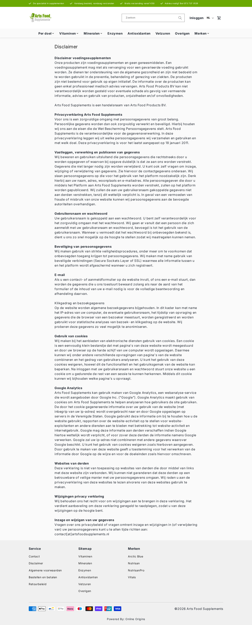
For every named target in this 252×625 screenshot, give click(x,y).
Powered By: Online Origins (126, 619)
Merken (201, 33)
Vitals (132, 577)
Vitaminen (67, 33)
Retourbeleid (37, 584)
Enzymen (115, 33)
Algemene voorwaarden (45, 570)
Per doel (45, 33)
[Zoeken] (180, 18)
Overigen (182, 33)
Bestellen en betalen (43, 577)
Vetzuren (163, 33)
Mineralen (92, 33)
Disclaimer (36, 563)
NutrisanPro (136, 570)
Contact (34, 556)
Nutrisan (134, 563)
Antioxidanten (139, 33)
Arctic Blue (135, 556)
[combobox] (153, 18)
